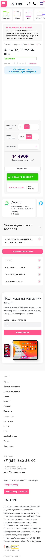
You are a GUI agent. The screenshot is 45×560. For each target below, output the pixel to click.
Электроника (9, 446)
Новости (7, 401)
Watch (6, 441)
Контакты (8, 411)
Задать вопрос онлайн (22, 251)
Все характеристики (15, 267)
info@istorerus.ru (14, 472)
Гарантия (7, 381)
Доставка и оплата (12, 391)
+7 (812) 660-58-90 (20, 460)
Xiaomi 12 (33, 44)
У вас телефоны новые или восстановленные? (18, 241)
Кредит (7, 396)
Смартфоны (16, 44)
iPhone (6, 426)
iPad (5, 431)
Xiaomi (25, 44)
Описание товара (14, 281)
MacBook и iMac (10, 436)
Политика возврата (12, 386)
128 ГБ (22, 137)
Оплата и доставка (15, 274)
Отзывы (8, 260)
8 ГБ (21, 127)
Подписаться (22, 332)
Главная (7, 44)
